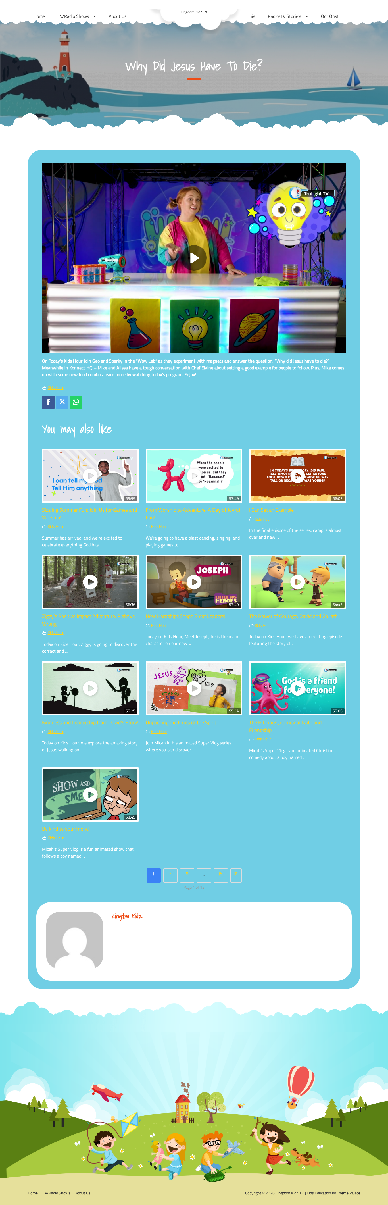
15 (220, 873)
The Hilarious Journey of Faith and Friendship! (285, 726)
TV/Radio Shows (56, 1193)
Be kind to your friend (65, 829)
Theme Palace (348, 1193)
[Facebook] (48, 402)
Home (33, 1193)
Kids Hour (56, 387)
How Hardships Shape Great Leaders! (185, 616)
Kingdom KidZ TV (194, 11)
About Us (83, 1193)
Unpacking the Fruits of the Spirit (181, 722)
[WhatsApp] (76, 402)
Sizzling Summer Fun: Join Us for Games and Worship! (89, 513)
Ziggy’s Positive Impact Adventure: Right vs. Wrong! (89, 619)
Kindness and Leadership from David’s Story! (90, 722)
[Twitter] (62, 402)
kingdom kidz (127, 916)
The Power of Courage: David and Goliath (293, 616)
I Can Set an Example (271, 510)
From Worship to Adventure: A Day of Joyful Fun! (193, 513)
